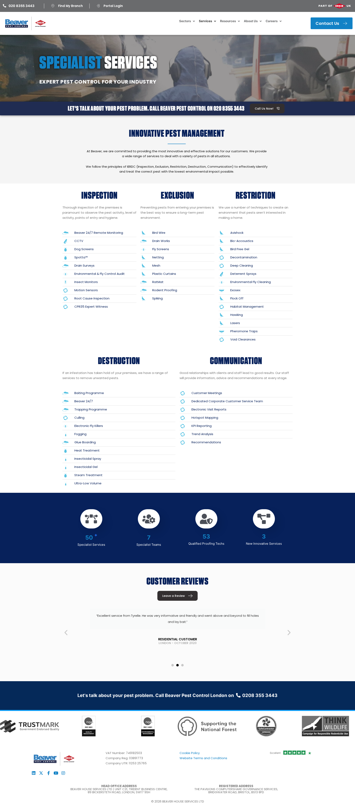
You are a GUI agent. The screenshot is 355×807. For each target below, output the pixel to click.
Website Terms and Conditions (203, 758)
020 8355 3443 (228, 108)
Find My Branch (70, 6)
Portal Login (113, 6)
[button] (65, 632)
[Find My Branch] (53, 6)
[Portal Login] (98, 6)
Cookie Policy (190, 753)
